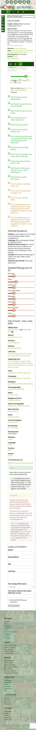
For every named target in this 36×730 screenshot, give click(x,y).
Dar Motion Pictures (15, 337)
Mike (26, 154)
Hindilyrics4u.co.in (23, 205)
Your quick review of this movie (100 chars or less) (19, 592)
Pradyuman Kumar (23, 406)
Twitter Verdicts (9, 647)
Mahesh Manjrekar (20, 48)
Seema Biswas (16, 50)
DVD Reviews (8, 653)
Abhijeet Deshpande (25, 384)
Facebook (17, 330)
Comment (11, 571)
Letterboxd (8, 688)
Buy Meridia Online (19, 98)
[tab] (10, 64)
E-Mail (6, 713)
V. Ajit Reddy (20, 389)
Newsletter (8, 682)
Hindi (10, 445)
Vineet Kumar (23, 52)
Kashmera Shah (13, 367)
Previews (7, 700)
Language (7, 634)
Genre (6, 630)
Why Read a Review (10, 667)
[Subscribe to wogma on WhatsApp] (7, 2)
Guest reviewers (9, 665)
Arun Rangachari (14, 343)
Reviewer (7, 638)
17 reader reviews (14, 69)
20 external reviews (23, 67)
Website (11, 330)
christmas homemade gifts (21, 105)
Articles (6, 698)
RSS (5, 690)
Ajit (9, 411)
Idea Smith (28, 136)
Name (10, 550)
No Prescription (19, 178)
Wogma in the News (11, 673)
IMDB (10, 332)
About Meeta (8, 663)
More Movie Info (13, 58)
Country (7, 636)
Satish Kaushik (13, 363)
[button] (3, 12)
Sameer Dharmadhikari (16, 365)
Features (7, 702)
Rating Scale (8, 669)
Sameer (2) (14, 411)
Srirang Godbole (13, 417)
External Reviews (10, 645)
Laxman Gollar (13, 422)
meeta (10, 439)
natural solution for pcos (20, 169)
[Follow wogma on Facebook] (12, 2)
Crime (15, 56)
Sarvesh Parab (13, 395)
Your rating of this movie (17, 584)
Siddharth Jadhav (26, 363)
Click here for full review (15, 45)
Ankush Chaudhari (27, 50)
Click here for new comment (22, 463)
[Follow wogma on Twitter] (16, 2)
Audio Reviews (9, 651)
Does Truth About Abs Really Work (21, 89)
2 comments (23, 69)
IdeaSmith (13, 495)
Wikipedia (26, 330)
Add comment (12, 70)
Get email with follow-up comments (18, 601)
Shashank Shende (13, 52)
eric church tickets (19, 119)
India (9, 450)
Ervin (26, 125)
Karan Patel (29, 365)
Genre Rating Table (10, 632)
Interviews (7, 704)
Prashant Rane (13, 428)
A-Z (5, 624)
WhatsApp (7, 711)
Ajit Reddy (11, 389)
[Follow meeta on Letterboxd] (24, 2)
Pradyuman (12, 406)
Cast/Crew (7, 628)
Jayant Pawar (12, 373)
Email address (13, 557)
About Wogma (9, 661)
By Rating (7, 626)
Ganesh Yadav (25, 361)
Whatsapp (7, 680)
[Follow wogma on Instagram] (20, 2)
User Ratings (8, 649)
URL (9, 564)
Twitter (6, 684)
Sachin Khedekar (14, 361)
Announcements (10, 671)
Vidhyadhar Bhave (14, 400)
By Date (7, 621)
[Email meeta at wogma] (29, 2)
